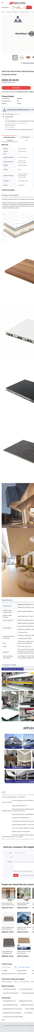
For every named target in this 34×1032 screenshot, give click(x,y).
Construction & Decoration (12, 12)
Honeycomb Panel (21, 970)
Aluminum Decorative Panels (9, 973)
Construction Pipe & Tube (9, 989)
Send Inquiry (16, 88)
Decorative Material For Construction (12, 1009)
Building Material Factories (26, 1001)
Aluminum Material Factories (10, 1005)
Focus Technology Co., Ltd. (21, 1025)
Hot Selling (4, 970)
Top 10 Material (28, 1013)
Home (3, 12)
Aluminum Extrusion (22, 973)
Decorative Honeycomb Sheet (10, 993)
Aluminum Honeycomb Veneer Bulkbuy (13, 1016)
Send (16, 875)
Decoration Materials (24, 12)
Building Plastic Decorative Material (12, 1013)
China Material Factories (9, 1001)
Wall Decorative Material (27, 1005)
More (3, 1019)
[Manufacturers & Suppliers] (17, 2)
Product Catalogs (25, 967)
